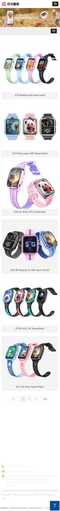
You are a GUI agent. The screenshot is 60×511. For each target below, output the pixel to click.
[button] (55, 4)
